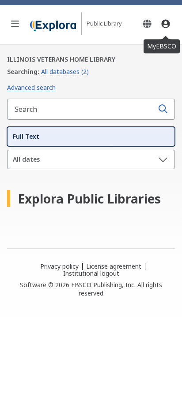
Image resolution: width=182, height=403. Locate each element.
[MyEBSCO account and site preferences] (165, 24)
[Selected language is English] (147, 24)
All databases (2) (65, 71)
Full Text (26, 136)
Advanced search (31, 87)
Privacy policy (59, 266)
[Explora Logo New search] (53, 23)
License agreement (113, 266)
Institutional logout (91, 273)
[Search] (163, 109)
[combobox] (81, 109)
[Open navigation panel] (15, 24)
